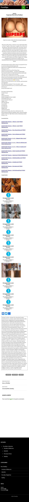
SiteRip (3, 477)
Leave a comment (19, 17)
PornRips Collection (8, 446)
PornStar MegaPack (6, 475)
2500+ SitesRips (14, 496)
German (21, 374)
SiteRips (6, 456)
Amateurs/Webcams (9, 448)
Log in (2, 487)
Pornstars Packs (8, 453)
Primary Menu (27, 7)
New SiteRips (4, 466)
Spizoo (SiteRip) (6, 382)
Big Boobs (15, 374)
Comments (4, 490)
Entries (3, 488)
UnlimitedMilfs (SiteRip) (8, 387)
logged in (11, 399)
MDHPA (14, 13)
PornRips (4, 7)
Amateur (8, 374)
